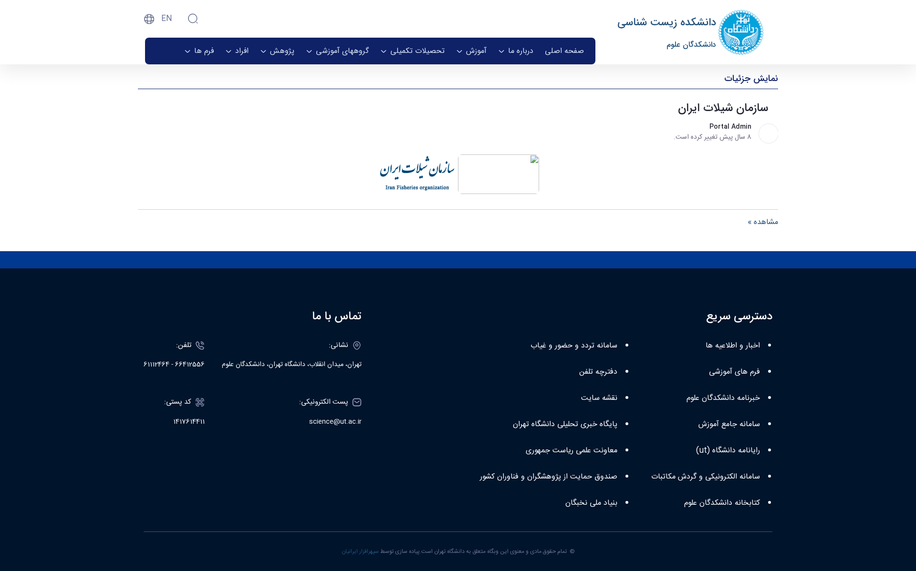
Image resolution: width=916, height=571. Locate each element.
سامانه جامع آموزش (729, 424)
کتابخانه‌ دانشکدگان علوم (722, 503)
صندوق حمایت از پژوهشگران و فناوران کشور (548, 476)
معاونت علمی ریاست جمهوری (571, 450)
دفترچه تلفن (598, 372)
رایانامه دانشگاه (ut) (728, 450)
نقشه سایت (599, 398)
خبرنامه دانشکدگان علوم (723, 398)
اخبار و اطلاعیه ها (733, 345)
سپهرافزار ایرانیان (360, 551)
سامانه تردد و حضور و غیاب (574, 345)
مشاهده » (763, 222)
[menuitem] (564, 51)
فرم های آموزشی (734, 372)
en (166, 18)
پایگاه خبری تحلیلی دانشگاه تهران (565, 424)
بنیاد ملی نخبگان (591, 503)
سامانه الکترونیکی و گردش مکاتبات (705, 476)
